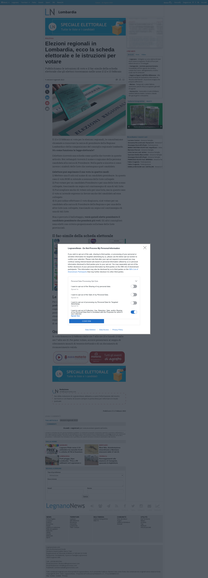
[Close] (145, 248)
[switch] (134, 286)
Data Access (104, 330)
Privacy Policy (117, 330)
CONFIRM (86, 321)
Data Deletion (90, 330)
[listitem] (104, 281)
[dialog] (104, 289)
